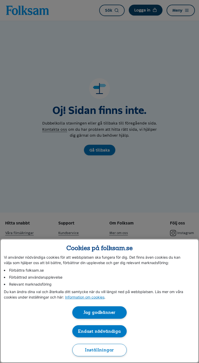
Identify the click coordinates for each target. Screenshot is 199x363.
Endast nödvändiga (99, 331)
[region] (99, 301)
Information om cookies (84, 297)
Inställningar (99, 350)
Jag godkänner (99, 312)
